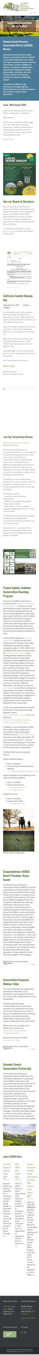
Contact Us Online (28, 1318)
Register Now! (8, 139)
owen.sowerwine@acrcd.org (14, 715)
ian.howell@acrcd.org (11, 1040)
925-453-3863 (26, 1309)
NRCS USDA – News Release (18, 1169)
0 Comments (6, 1179)
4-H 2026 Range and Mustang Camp (7, 1169)
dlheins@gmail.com (19, 787)
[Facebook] (22, 1332)
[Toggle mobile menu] (35, 12)
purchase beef (8, 688)
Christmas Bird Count (26, 734)
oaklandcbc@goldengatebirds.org (24, 771)
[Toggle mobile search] (31, 12)
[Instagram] (25, 1332)
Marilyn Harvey (9, 231)
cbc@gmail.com (17, 790)
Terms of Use (29, 1351)
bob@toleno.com (18, 803)
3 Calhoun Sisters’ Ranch (15, 653)
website (15, 528)
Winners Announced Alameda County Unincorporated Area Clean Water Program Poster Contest (33, 1178)
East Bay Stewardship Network (18, 443)
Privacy (22, 1351)
